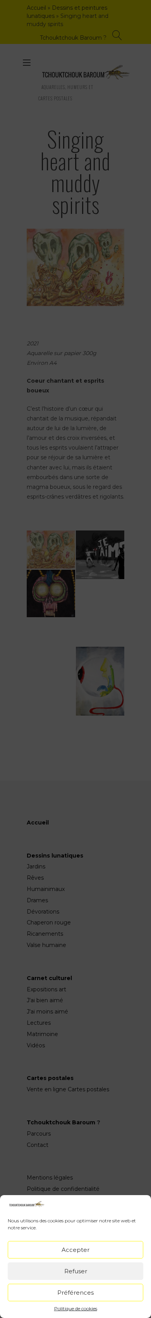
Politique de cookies (75, 1308)
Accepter (75, 1249)
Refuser (75, 1271)
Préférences (75, 1292)
